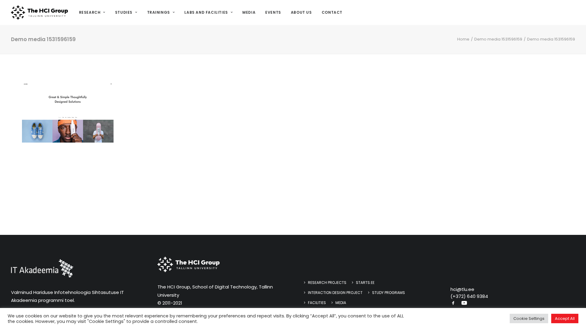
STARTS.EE (365, 282)
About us (301, 12)
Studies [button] (123, 12)
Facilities (317, 302)
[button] (453, 303)
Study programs (388, 292)
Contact (332, 12)
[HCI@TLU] (39, 12)
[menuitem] (94, 12)
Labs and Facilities (206, 12)
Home (463, 39)
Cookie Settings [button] (528, 318)
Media (248, 12)
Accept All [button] (565, 318)
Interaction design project (335, 292)
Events (273, 12)
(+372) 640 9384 (469, 296)
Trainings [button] (158, 12)
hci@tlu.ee (462, 289)
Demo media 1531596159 (498, 39)
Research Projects (327, 282)
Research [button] (90, 12)
